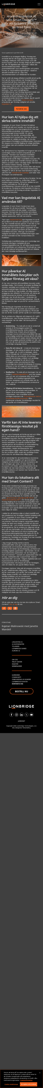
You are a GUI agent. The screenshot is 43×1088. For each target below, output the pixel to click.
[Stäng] (40, 1073)
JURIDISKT (21, 721)
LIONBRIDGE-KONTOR (20, 682)
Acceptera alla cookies (28, 1084)
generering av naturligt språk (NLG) (20, 498)
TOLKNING (15, 646)
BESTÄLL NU (21, 691)
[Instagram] (16, 715)
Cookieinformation (26, 1080)
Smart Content (27, 100)
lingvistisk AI (6, 104)
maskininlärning (16, 220)
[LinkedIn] (22, 715)
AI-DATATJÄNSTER (18, 644)
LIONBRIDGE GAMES (19, 648)
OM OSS (15, 660)
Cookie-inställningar (11, 1084)
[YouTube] (32, 715)
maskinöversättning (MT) (11, 500)
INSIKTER (15, 664)
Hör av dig (13, 604)
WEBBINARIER (17, 666)
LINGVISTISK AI (17, 642)
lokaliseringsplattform (20, 374)
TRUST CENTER (17, 662)
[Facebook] (12, 715)
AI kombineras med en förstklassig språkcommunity (23, 397)
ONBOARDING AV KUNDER (21, 679)
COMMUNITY (16, 677)
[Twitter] (26, 715)
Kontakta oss (21, 109)
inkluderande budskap (20, 173)
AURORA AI (16, 651)
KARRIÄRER (16, 675)
